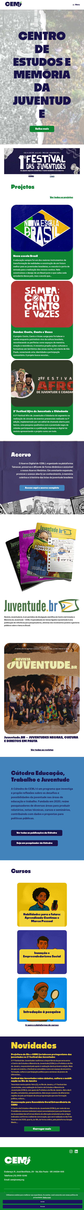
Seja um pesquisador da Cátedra (34, 843)
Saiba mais (42, 129)
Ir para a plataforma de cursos (42, 1025)
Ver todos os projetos (61, 197)
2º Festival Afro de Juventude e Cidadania (40, 411)
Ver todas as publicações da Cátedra (37, 833)
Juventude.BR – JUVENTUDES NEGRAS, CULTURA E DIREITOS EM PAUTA (41, 739)
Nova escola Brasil (25, 256)
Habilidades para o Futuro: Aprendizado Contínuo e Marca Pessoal (42, 918)
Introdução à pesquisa (42, 1012)
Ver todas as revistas (42, 750)
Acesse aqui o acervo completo (42, 488)
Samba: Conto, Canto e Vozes (32, 332)
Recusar (42, 1206)
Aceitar (43, 1201)
